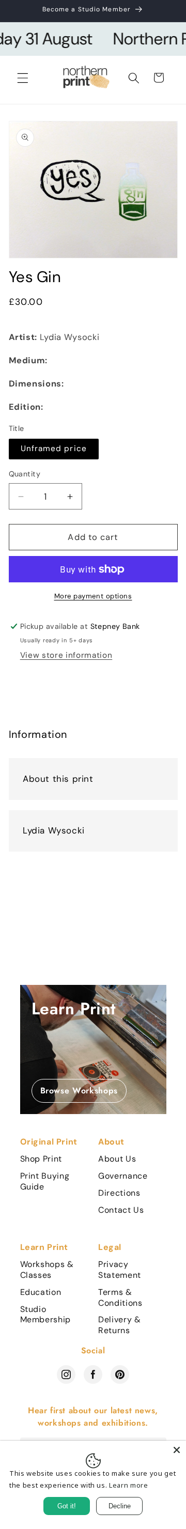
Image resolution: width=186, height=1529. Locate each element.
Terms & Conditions (120, 1297)
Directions (119, 1193)
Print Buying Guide (45, 1181)
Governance (123, 1176)
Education (40, 1292)
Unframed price (54, 448)
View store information (66, 655)
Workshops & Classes (47, 1269)
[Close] (177, 1450)
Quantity (25, 473)
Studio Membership (45, 1314)
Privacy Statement (119, 1269)
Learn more (128, 1485)
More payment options (93, 596)
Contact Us (121, 1210)
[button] (22, 77)
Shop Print (41, 1159)
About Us (117, 1159)
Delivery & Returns (119, 1325)
